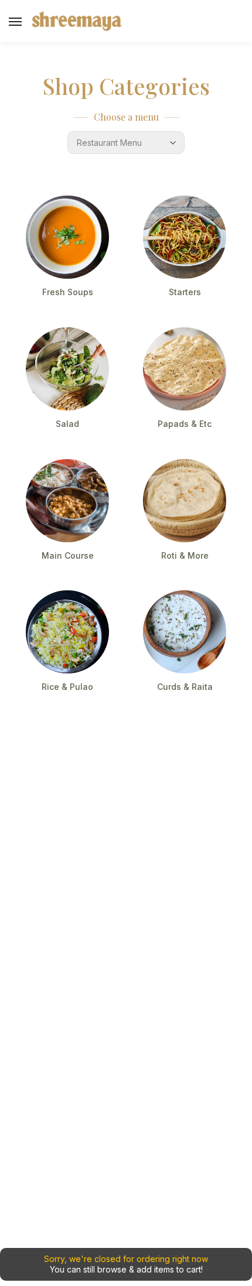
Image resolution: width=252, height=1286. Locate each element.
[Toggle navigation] (15, 22)
